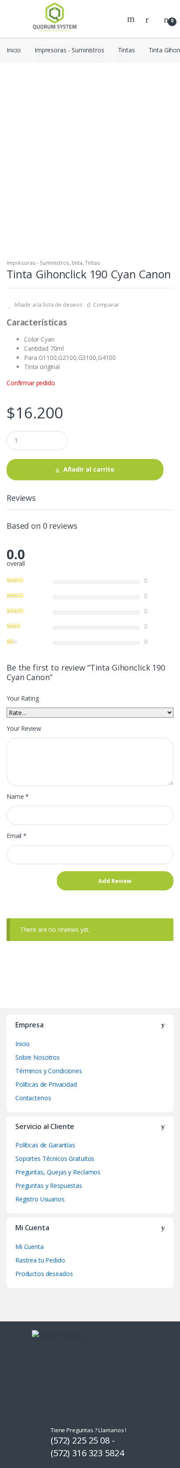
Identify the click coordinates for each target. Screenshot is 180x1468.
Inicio (14, 50)
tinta (77, 263)
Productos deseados (44, 1274)
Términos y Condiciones (48, 1071)
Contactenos (33, 1098)
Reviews (21, 498)
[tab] (21, 501)
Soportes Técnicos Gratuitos (54, 1158)
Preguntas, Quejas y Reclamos (57, 1172)
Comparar (106, 304)
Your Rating (22, 698)
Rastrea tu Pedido (40, 1260)
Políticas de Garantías (45, 1145)
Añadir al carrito (88, 469)
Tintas (126, 50)
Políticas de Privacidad (46, 1084)
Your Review (24, 728)
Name (18, 797)
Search (132, 19)
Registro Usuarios (40, 1199)
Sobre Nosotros (37, 1057)
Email (17, 836)
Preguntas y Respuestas (48, 1185)
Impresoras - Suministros (69, 50)
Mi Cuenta (29, 1246)
